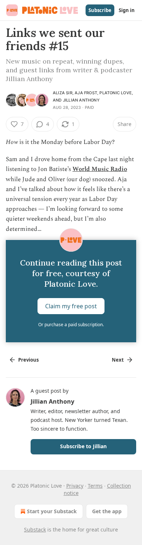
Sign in (127, 10)
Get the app (107, 511)
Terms (95, 485)
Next (118, 360)
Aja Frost (86, 92)
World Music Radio (99, 169)
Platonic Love (115, 92)
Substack (35, 529)
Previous (28, 360)
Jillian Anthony (81, 100)
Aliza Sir (62, 92)
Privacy (74, 485)
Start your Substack (52, 511)
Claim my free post (71, 306)
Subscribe (99, 10)
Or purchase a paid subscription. (71, 324)
